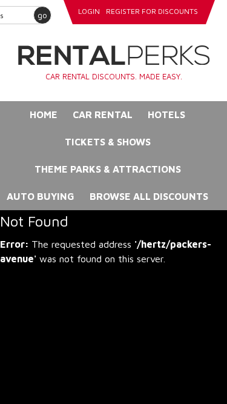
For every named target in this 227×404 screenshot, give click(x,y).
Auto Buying (40, 196)
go (42, 15)
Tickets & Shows (108, 141)
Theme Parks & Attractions (108, 169)
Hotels (166, 114)
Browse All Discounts (149, 196)
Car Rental (103, 114)
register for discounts (152, 11)
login (89, 11)
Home (44, 114)
